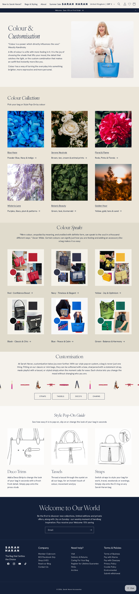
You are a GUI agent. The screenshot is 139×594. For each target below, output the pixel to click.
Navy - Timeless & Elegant (63, 293)
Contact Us (43, 567)
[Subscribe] (91, 530)
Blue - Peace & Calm (61, 341)
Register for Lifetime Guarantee (85, 563)
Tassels (60, 396)
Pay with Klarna (111, 557)
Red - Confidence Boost (18, 293)
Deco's (78, 396)
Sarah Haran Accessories (72, 589)
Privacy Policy (110, 563)
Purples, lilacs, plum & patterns (22, 211)
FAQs (73, 567)
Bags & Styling (31, 4)
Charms (96, 396)
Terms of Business (112, 554)
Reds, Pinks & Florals (105, 157)
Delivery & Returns (79, 557)
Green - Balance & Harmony (108, 341)
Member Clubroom (46, 554)
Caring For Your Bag (80, 560)
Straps (42, 396)
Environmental (110, 570)
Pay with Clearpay (112, 560)
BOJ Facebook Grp (46, 557)
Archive (74, 570)
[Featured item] (7, 385)
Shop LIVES (43, 560)
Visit (73, 554)
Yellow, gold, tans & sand (107, 211)
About (43, 4)
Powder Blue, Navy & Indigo (20, 157)
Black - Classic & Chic (17, 341)
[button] (119, 4)
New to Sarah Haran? (11, 4)
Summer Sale (55, 4)
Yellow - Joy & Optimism (106, 293)
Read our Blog (44, 563)
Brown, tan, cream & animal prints (67, 157)
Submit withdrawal (112, 573)
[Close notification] (135, 10)
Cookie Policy (110, 567)
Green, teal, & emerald (62, 211)
